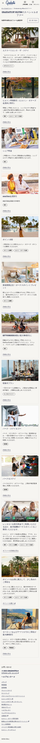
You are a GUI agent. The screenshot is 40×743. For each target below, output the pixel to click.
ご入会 (30, 4)
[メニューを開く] (3, 3)
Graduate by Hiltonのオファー (23, 8)
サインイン (36, 4)
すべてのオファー (6, 8)
